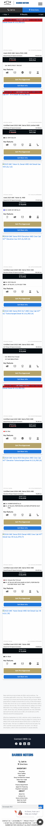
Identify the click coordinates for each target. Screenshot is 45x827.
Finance (21, 782)
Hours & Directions (22, 798)
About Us (22, 794)
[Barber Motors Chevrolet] (22, 3)
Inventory (22, 768)
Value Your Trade (22, 779)
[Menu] (40, 4)
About (22, 791)
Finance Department (21, 785)
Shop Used (21, 775)
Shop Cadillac (22, 773)
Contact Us (21, 796)
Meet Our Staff (21, 800)
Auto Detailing (21, 802)
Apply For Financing (22, 787)
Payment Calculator (22, 789)
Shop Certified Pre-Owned (22, 777)
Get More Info (22, 86)
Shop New (22, 771)
